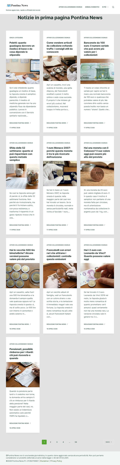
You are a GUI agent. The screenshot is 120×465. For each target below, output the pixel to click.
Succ (108, 442)
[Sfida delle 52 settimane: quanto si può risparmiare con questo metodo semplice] (23, 176)
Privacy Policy (56, 461)
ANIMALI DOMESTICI (92, 7)
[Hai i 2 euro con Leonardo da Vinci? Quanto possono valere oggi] (97, 275)
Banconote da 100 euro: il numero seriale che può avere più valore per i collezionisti (96, 48)
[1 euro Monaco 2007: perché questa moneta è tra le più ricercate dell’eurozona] (60, 173)
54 (76, 442)
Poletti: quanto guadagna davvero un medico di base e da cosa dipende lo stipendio (21, 48)
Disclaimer (44, 461)
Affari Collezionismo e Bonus (58, 38)
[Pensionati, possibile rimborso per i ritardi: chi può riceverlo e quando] (23, 374)
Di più (104, 7)
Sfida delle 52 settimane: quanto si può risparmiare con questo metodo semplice (21, 153)
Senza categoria (16, 38)
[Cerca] (113, 7)
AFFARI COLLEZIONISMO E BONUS (70, 7)
